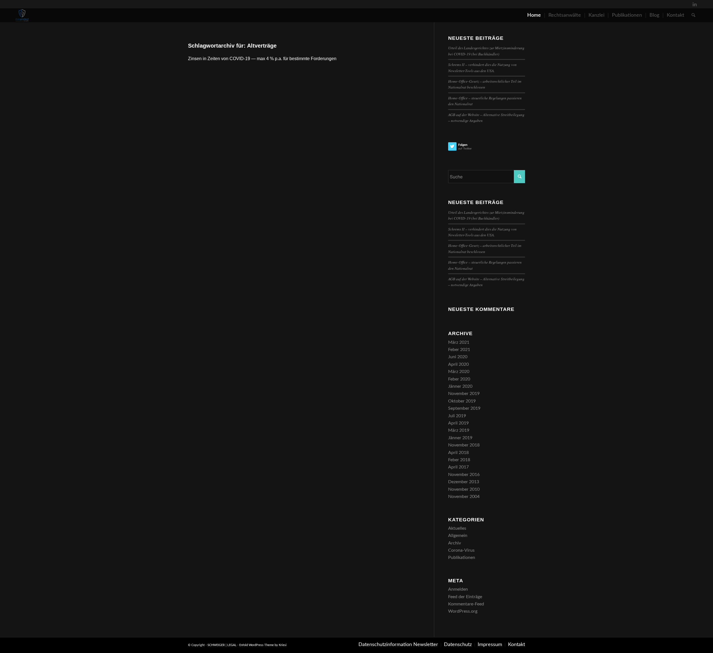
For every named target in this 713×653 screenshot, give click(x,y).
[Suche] (693, 15)
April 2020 (458, 364)
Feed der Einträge (465, 597)
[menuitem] (534, 15)
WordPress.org (462, 611)
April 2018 (458, 452)
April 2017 (458, 467)
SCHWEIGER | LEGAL (221, 645)
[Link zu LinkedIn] (694, 4)
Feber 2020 (459, 379)
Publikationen (461, 557)
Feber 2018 (459, 460)
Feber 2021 (459, 349)
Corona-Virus (461, 550)
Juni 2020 (457, 357)
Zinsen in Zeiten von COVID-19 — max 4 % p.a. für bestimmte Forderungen (262, 58)
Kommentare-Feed (466, 604)
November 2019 (464, 393)
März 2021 (458, 342)
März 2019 (458, 430)
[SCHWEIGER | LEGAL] (22, 15)
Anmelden (458, 589)
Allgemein (457, 535)
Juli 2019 (457, 416)
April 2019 (458, 423)
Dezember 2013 (463, 482)
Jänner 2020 (460, 386)
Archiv (454, 543)
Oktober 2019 (462, 401)
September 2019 (464, 408)
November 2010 (464, 489)
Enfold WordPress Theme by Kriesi (263, 645)
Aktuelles (457, 528)
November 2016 (464, 474)
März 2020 (458, 371)
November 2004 (464, 496)
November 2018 (464, 445)
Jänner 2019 (460, 438)
